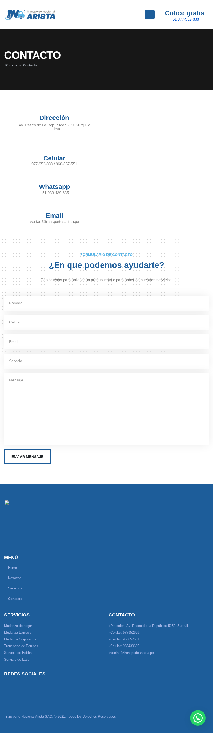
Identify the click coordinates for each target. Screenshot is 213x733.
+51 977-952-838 (184, 19)
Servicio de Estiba (18, 653)
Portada (11, 65)
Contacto (15, 599)
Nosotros (15, 578)
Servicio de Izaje (16, 659)
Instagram (18, 686)
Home (12, 568)
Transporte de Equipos (21, 646)
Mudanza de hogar (18, 626)
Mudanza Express (17, 632)
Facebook (8, 686)
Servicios (15, 588)
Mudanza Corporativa (20, 639)
